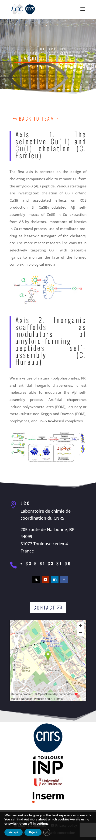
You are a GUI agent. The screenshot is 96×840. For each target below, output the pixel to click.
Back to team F (39, 118)
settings (42, 824)
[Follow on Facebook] (64, 579)
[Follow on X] (36, 579)
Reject (33, 832)
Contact (44, 607)
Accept (13, 832)
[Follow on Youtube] (45, 579)
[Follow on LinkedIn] (54, 579)
